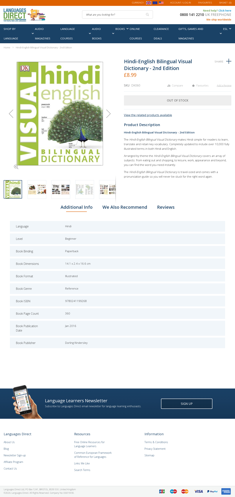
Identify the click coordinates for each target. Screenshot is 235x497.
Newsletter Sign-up (15, 455)
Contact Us (10, 468)
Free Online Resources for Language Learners (89, 444)
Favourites (205, 2)
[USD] (161, 3)
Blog (6, 448)
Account (180, 2)
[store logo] (25, 15)
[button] (11, 161)
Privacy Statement (155, 448)
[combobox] (117, 14)
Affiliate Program (13, 462)
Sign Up (187, 404)
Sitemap (149, 455)
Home (7, 47)
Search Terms (82, 470)
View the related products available (148, 115)
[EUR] (155, 3)
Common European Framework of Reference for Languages (93, 455)
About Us (9, 442)
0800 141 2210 (192, 14)
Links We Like (82, 463)
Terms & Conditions (156, 442)
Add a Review (224, 85)
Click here (224, 10)
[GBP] (148, 3)
